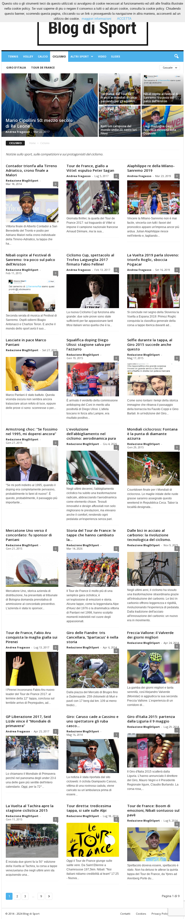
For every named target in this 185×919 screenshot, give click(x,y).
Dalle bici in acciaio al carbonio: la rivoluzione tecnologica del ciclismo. (149, 535)
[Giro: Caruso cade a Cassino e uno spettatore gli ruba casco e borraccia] (92, 756)
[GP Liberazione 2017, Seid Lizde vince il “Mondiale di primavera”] (32, 753)
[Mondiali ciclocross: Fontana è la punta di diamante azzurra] (153, 469)
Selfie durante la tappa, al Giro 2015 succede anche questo (149, 344)
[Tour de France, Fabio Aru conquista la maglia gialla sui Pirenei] (32, 669)
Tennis (13, 56)
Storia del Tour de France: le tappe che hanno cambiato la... (91, 535)
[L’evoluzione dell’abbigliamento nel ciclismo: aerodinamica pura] (92, 466)
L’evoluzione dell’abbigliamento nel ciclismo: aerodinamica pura (91, 434)
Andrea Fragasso (18, 131)
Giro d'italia (16, 67)
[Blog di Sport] (92, 28)
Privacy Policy (160, 913)
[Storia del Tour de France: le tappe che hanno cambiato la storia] (92, 570)
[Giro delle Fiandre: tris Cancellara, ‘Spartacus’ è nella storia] (92, 670)
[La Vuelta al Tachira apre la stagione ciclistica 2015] (32, 841)
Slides (115, 56)
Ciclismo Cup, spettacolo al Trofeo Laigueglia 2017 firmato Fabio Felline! (90, 259)
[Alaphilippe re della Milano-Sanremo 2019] (153, 197)
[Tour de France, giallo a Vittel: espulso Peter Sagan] (92, 197)
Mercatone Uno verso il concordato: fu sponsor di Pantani (29, 535)
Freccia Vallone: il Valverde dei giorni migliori (150, 635)
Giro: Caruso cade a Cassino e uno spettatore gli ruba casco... (92, 721)
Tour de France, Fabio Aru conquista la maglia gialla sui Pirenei (31, 637)
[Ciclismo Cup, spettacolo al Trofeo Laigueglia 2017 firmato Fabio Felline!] (92, 291)
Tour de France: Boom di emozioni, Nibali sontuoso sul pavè (153, 810)
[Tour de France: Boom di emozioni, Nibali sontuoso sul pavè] (153, 843)
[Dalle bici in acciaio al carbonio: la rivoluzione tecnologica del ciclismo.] (153, 568)
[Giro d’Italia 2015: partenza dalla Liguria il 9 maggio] (153, 749)
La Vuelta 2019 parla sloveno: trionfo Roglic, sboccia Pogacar (153, 259)
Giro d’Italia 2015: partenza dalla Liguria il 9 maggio (151, 718)
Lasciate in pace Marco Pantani (26, 342)
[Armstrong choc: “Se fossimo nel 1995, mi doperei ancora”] (32, 464)
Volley (28, 56)
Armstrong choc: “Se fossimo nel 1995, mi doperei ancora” (32, 431)
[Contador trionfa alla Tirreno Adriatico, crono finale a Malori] (32, 205)
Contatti (125, 913)
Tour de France (43, 67)
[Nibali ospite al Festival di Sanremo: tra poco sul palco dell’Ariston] (163, 89)
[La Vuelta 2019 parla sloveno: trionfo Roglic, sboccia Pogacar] (153, 291)
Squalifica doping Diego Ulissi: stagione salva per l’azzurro (88, 344)
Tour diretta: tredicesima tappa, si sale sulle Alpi (88, 808)
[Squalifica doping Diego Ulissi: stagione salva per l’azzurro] (92, 379)
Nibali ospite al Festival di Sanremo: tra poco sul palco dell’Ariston (30, 259)
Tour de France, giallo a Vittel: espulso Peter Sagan (90, 168)
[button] (176, 56)
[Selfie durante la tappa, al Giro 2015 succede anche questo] (153, 379)
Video (102, 56)
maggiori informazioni (96, 18)
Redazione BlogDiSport (22, 180)
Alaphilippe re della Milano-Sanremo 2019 (151, 168)
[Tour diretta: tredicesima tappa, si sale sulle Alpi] (92, 838)
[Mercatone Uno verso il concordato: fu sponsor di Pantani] (32, 570)
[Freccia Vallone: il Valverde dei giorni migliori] (153, 665)
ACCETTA (124, 18)
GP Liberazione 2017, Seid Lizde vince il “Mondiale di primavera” (28, 721)
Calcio (43, 56)
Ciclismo (59, 56)
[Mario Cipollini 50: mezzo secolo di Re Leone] (49, 105)
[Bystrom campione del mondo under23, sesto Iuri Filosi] (120, 121)
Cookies (141, 913)
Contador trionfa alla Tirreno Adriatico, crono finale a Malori (31, 170)
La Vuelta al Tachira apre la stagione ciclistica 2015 (29, 808)
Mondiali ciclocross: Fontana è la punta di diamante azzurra (152, 434)
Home (32, 143)
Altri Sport (80, 56)
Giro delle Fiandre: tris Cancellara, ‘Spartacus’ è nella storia (92, 637)
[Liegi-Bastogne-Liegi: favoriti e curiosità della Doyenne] (163, 121)
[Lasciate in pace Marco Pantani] (32, 373)
